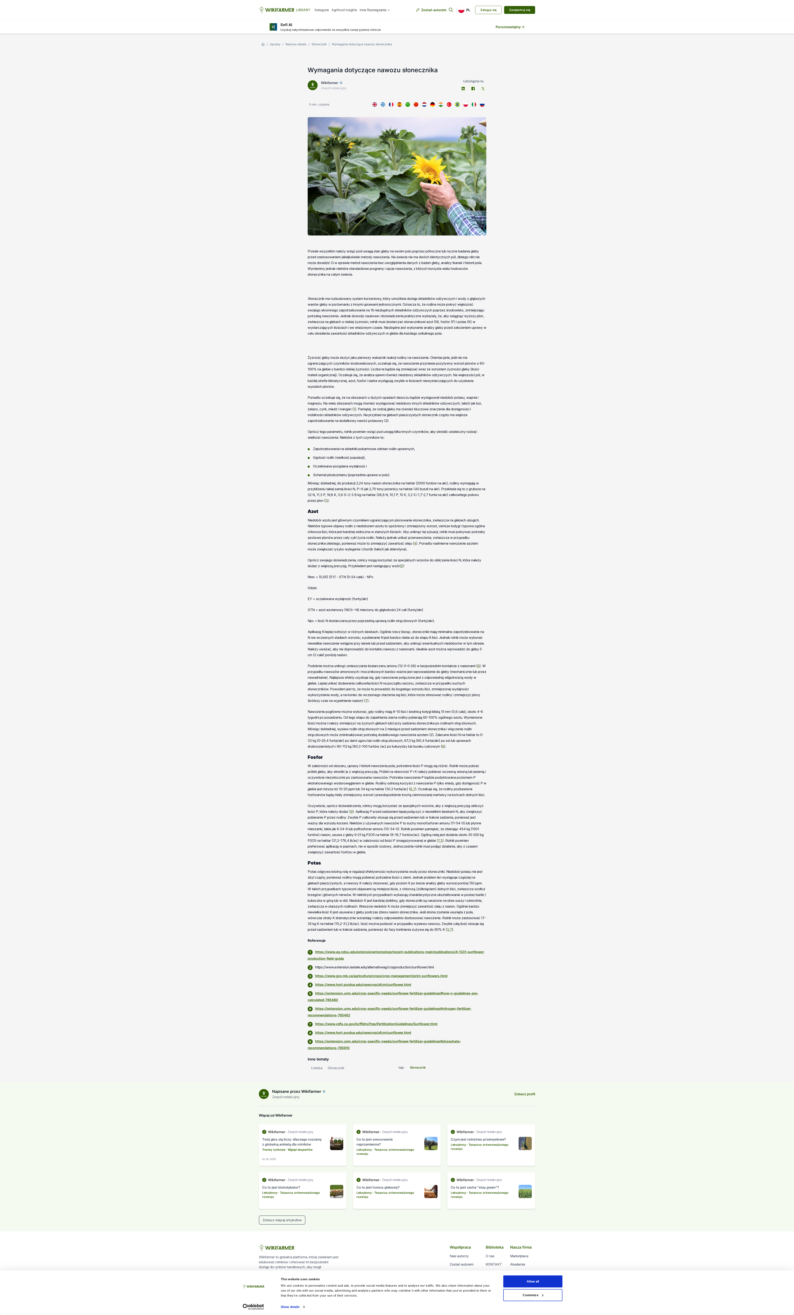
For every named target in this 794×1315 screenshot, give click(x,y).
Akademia (517, 1264)
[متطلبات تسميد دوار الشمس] (407, 104)
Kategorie (321, 10)
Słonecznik (319, 44)
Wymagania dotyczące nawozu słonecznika (362, 44)
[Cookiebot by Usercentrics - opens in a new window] (253, 1307)
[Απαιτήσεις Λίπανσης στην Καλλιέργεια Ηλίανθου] (382, 104)
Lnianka (317, 1068)
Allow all (533, 1281)
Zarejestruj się (519, 10)
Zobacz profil (524, 1094)
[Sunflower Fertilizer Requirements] (374, 104)
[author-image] (264, 1094)
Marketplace (519, 1256)
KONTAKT (494, 1264)
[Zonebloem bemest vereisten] (424, 104)
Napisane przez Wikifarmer (296, 1091)
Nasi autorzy (459, 1256)
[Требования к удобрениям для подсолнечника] (482, 104)
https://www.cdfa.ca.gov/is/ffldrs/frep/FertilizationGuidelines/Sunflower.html (376, 1024)
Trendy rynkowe (273, 1149)
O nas (490, 1256)
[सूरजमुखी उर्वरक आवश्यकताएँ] (440, 104)
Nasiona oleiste (296, 44)
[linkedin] (463, 88)
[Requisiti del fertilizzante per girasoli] (473, 104)
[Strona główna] (263, 44)
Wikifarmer (329, 83)
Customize (530, 1295)
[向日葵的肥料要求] (416, 104)
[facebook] (473, 88)
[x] (483, 88)
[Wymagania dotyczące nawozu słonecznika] (465, 104)
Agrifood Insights (344, 10)
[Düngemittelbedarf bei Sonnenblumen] (432, 104)
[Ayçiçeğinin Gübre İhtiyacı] (449, 104)
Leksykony (364, 1149)
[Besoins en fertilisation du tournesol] (391, 104)
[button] (464, 10)
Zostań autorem (433, 10)
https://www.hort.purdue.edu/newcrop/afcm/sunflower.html (363, 984)
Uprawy (275, 44)
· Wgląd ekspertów (299, 1149)
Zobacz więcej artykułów (282, 1220)
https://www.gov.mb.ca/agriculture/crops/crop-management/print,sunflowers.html (381, 976)
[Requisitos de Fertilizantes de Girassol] (457, 104)
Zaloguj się (488, 10)
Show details (290, 1307)
